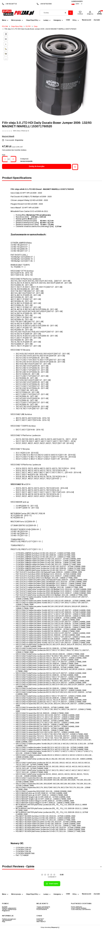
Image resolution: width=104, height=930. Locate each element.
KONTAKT (40, 919)
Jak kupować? (7, 920)
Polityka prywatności (9, 919)
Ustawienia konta (42, 908)
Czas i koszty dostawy (78, 908)
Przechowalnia (42, 909)
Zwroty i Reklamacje (9, 909)
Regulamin (6, 911)
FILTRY (28, 26)
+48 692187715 (11, 4)
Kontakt (4, 907)
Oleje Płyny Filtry (17, 26)
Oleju (36, 26)
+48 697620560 (46, 4)
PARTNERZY (41, 922)
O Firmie (40, 920)
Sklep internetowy (49, 927)
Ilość (3, 155)
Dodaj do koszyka (36, 166)
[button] (70, 13)
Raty (3, 922)
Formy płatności (76, 907)
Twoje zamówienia (43, 907)
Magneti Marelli (8, 136)
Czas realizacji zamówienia (81, 909)
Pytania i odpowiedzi (9, 908)
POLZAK (5, 26)
